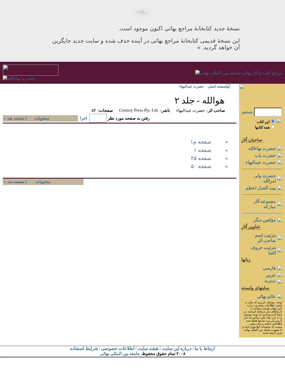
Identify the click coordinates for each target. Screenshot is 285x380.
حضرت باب (265, 155)
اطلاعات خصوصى (117, 348)
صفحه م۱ (200, 142)
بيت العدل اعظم (261, 188)
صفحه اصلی (217, 86)
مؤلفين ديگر (265, 220)
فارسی (269, 268)
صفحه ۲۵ (201, 158)
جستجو (247, 112)
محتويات (41, 118)
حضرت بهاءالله (262, 148)
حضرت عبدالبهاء (191, 86)
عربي (271, 275)
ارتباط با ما (205, 348)
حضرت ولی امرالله (265, 178)
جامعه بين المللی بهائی (120, 353)
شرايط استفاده (84, 348)
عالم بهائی (266, 296)
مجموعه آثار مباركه (265, 204)
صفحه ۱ (202, 150)
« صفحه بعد (13, 118)
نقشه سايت (148, 348)
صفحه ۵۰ (201, 166)
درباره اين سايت (176, 348)
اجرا (83, 118)
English (270, 281)
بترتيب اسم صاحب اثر (265, 238)
